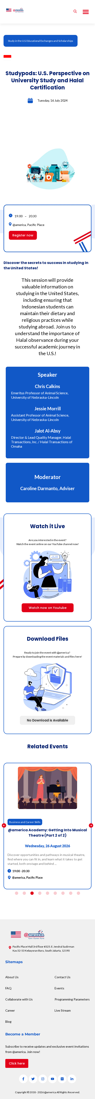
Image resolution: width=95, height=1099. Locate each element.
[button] (86, 12)
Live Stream (63, 1010)
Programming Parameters (72, 999)
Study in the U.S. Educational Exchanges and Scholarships (40, 40)
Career (10, 1010)
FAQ (8, 988)
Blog (8, 1021)
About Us (12, 977)
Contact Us (62, 977)
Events (59, 988)
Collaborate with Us (19, 999)
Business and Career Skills (24, 822)
